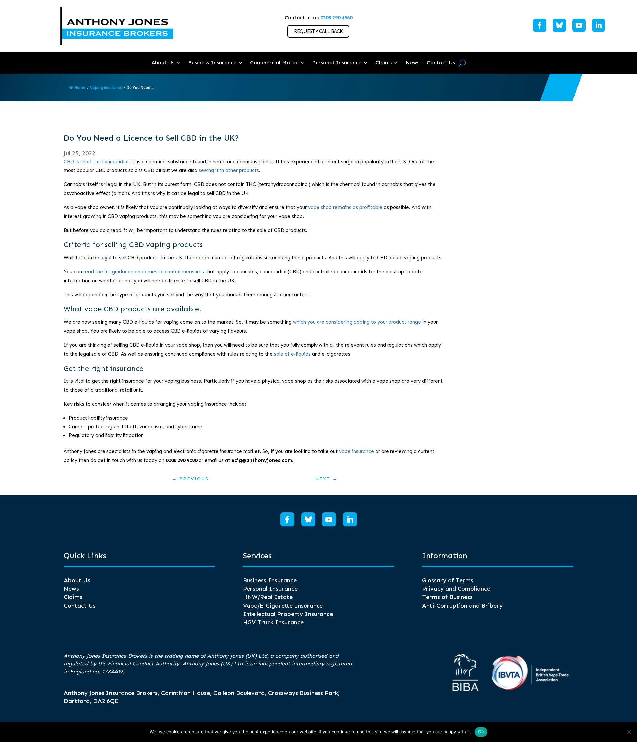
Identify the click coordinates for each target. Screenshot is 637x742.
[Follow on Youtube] (579, 25)
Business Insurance (212, 62)
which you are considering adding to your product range (357, 322)
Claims (383, 62)
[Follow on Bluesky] (559, 25)
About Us (162, 62)
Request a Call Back (318, 31)
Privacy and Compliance (456, 588)
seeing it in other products (229, 170)
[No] (628, 732)
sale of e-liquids (292, 354)
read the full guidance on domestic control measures (143, 272)
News (412, 62)
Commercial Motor (274, 62)
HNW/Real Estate (268, 597)
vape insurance (356, 451)
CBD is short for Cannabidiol (96, 162)
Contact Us (441, 62)
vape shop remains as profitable (345, 207)
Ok (481, 731)
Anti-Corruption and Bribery (462, 605)
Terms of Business (447, 597)
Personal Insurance (336, 62)
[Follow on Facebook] (539, 25)
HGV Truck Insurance (273, 622)
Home (79, 87)
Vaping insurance (106, 87)
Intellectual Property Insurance (288, 614)
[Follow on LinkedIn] (598, 25)
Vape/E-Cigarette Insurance (283, 605)
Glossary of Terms (447, 580)
